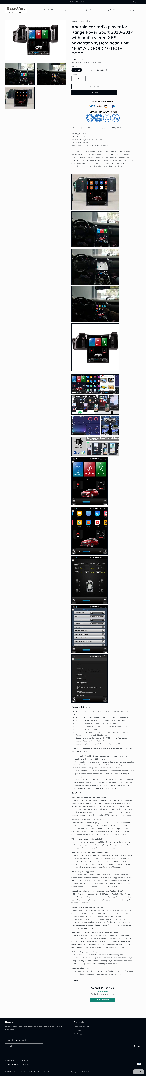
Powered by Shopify (30, 1072)
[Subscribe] (40, 1045)
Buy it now (94, 92)
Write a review (103, 1000)
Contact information (88, 1072)
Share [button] (75, 980)
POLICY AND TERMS (81, 1027)
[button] (60, 10)
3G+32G (77, 70)
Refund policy (42, 1072)
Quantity (74, 74)
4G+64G (88, 70)
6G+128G (100, 70)
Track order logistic (81, 1034)
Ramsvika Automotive (16, 1072)
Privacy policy (52, 1072)
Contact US (78, 1030)
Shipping (85, 62)
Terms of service (64, 1072)
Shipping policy (75, 1072)
